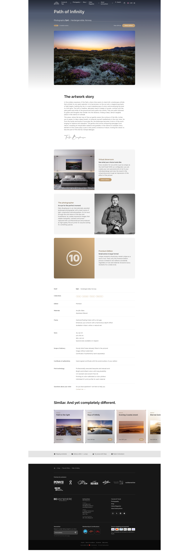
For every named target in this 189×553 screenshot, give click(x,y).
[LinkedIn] (120, 513)
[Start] (56, 3)
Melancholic (99, 296)
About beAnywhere (116, 508)
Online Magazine (116, 506)
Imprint (82, 542)
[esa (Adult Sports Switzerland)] (91, 531)
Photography (115, 501)
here (69, 535)
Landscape (85, 296)
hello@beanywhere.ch (88, 505)
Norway (78, 296)
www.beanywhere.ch (87, 507)
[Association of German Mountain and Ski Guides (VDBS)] (85, 531)
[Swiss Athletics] (97, 531)
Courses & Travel (116, 499)
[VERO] (124, 513)
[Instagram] (112, 513)
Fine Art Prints (66, 468)
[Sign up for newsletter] (75, 532)
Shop (58, 468)
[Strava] (116, 513)
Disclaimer (98, 542)
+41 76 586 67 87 (87, 504)
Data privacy (105, 542)
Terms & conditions (90, 542)
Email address (58, 532)
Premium (56, 25)
